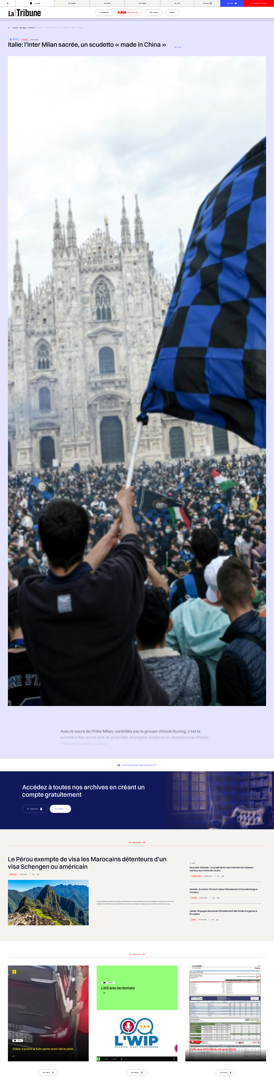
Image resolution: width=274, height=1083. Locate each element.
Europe (193, 919)
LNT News (37, 3)
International (196, 876)
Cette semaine (153, 12)
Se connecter (32, 809)
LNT (38, 874)
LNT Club (230, 3)
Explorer (172, 12)
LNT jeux (177, 3)
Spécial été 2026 (130, 12)
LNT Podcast (142, 3)
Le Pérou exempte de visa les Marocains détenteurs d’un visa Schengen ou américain (87, 862)
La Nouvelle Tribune (24, 12)
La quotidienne (104, 12)
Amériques (13, 874)
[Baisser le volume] (174, 1059)
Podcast (110, 983)
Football (31, 28)
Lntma (179, 47)
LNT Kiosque (72, 3)
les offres (59, 809)
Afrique (194, 898)
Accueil (15, 28)
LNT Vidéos (107, 3)
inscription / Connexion (260, 3)
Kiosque (197, 1042)
